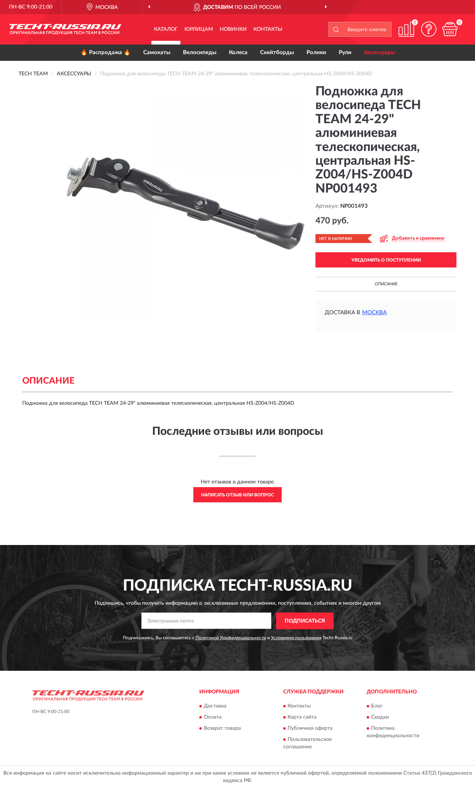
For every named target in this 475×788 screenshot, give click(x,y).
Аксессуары (379, 52)
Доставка (215, 706)
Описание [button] (386, 284)
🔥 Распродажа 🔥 (106, 52)
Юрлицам (198, 29)
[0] (450, 29)
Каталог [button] (166, 29)
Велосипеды (199, 52)
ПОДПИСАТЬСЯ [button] (305, 621)
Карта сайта (302, 717)
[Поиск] (335, 29)
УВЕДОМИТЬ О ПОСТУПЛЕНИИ (386, 260)
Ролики (316, 52)
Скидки (380, 717)
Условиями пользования (296, 638)
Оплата (213, 717)
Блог (377, 706)
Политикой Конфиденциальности (231, 638)
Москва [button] (374, 312)
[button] (428, 29)
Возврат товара (222, 728)
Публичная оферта (310, 728)
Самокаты (156, 52)
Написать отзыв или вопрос (237, 495)
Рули (345, 52)
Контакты (267, 29)
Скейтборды (277, 52)
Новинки (233, 29)
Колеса (238, 52)
